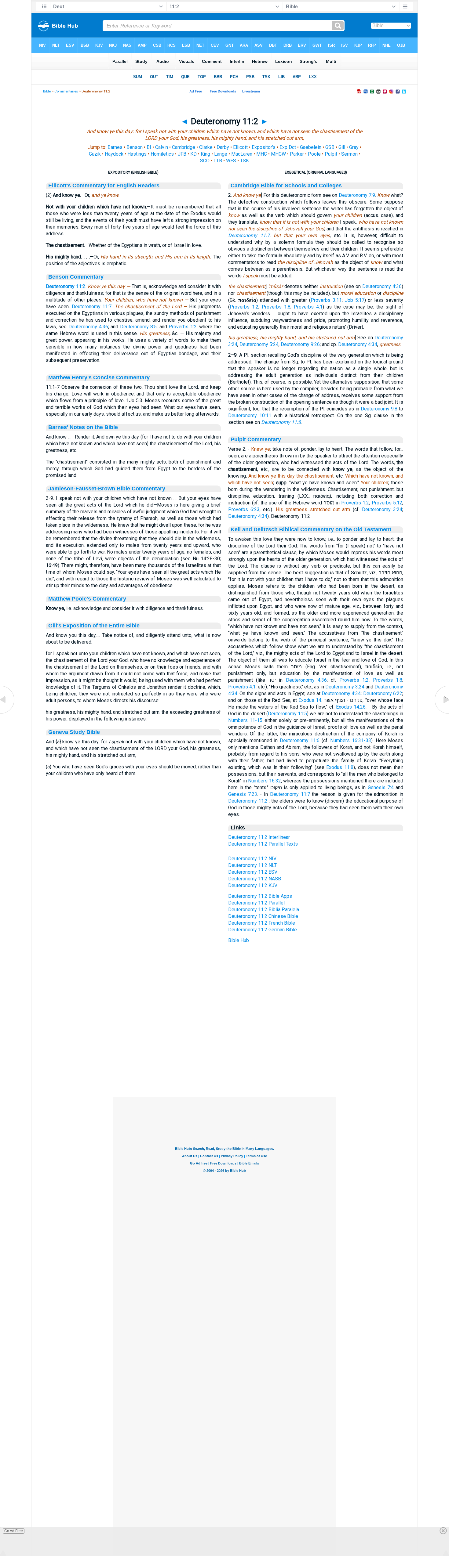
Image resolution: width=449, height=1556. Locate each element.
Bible (47, 91)
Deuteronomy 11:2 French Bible (261, 923)
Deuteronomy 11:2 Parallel (256, 903)
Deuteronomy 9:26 (300, 344)
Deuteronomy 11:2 (65, 286)
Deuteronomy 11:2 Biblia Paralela (263, 909)
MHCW (278, 154)
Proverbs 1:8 (276, 307)
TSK (244, 161)
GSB (329, 147)
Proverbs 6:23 (244, 509)
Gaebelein (310, 147)
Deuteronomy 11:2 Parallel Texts (263, 844)
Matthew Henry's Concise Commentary (99, 377)
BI (149, 147)
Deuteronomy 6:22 (382, 693)
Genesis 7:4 (381, 787)
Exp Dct (287, 147)
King (205, 154)
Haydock (114, 154)
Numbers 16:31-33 (350, 740)
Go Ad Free (13, 1531)
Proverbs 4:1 (308, 307)
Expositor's (264, 147)
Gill (341, 147)
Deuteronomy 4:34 (357, 344)
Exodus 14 (309, 700)
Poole (314, 154)
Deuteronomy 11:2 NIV (252, 858)
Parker (297, 154)
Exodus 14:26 (351, 707)
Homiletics (162, 154)
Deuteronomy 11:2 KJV (252, 885)
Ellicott (240, 147)
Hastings (137, 154)
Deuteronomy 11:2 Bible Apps (260, 896)
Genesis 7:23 (242, 794)
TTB (218, 161)
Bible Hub (238, 940)
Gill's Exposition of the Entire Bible (94, 626)
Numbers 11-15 (245, 720)
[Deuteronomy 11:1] (7, 714)
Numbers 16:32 (264, 781)
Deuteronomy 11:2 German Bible (262, 930)
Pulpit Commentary (256, 439)
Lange (220, 154)
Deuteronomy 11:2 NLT (252, 865)
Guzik (95, 154)
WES (231, 161)
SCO (205, 161)
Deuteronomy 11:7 (92, 306)
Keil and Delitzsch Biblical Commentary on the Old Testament (311, 529)
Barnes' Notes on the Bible (83, 427)
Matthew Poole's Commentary (87, 599)
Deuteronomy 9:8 (379, 409)
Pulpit (331, 154)
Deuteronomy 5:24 (259, 344)
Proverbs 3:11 (326, 300)
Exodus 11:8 (339, 767)
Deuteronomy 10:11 (249, 415)
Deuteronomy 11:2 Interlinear (259, 837)
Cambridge (183, 147)
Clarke (206, 147)
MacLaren (241, 154)
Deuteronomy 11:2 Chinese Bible (263, 916)
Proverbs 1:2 (183, 327)
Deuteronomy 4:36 (88, 327)
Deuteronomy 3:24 (382, 509)
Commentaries (66, 91)
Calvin (161, 147)
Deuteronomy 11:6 (300, 740)
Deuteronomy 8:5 (138, 327)
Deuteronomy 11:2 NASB (254, 879)
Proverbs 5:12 (387, 503)
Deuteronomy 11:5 (287, 714)
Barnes (115, 147)
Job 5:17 (354, 300)
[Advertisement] (224, 1060)
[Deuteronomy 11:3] (441, 714)
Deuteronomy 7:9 (357, 195)
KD (193, 154)
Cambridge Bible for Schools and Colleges (286, 185)
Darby (223, 147)
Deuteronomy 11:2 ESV (252, 872)
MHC (261, 154)
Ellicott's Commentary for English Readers (103, 185)
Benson (134, 147)
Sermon (349, 154)
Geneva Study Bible (74, 732)
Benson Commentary (76, 277)
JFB (182, 154)
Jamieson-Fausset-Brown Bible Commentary (106, 489)
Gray (354, 147)
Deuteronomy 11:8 (281, 422)
